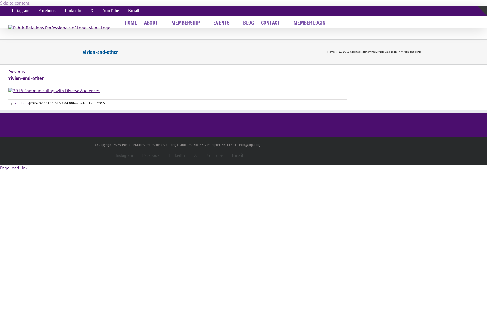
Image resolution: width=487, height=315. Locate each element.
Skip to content (14, 3)
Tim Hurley (21, 103)
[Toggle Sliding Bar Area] (482, 22)
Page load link (14, 168)
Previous (16, 71)
